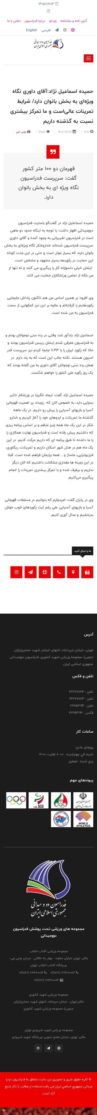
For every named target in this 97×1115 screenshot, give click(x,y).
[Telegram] (48, 1049)
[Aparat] (59, 1049)
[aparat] (72, 30)
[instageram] (64, 30)
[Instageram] (38, 1049)
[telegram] (56, 30)
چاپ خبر (21, 131)
